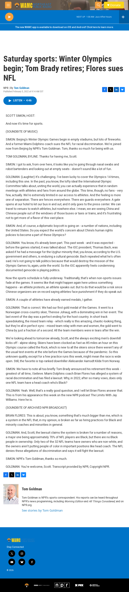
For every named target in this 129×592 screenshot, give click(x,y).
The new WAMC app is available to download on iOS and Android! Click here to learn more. (64, 27)
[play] (9, 17)
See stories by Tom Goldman (42, 510)
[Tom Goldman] (10, 494)
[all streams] (124, 17)
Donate (115, 5)
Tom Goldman (21, 88)
